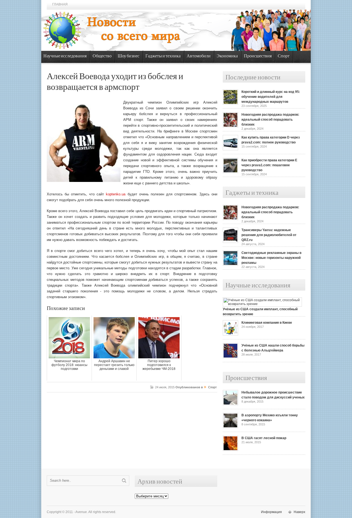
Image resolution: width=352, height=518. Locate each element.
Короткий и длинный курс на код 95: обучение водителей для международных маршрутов (270, 97)
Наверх (299, 512)
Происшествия (258, 56)
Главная (60, 4)
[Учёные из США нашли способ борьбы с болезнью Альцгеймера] (230, 357)
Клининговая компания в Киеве (266, 323)
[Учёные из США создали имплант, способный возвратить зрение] (262, 304)
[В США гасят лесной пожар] (230, 450)
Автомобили (199, 56)
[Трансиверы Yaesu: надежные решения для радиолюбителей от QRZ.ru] (230, 242)
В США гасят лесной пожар (263, 438)
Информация (271, 512)
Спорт (284, 56)
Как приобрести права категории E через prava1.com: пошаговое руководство (269, 165)
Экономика (227, 56)
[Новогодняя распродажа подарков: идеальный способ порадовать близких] (230, 126)
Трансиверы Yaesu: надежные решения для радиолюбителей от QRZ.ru (268, 235)
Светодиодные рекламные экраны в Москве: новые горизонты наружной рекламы (271, 258)
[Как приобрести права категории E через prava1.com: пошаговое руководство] (230, 172)
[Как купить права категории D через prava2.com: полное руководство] (230, 149)
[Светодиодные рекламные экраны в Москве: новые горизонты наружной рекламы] (230, 265)
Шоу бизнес (128, 56)
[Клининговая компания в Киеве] (230, 334)
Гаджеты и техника (163, 56)
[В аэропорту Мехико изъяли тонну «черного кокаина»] (230, 427)
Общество (102, 56)
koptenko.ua (115, 194)
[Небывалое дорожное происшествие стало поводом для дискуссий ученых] (230, 404)
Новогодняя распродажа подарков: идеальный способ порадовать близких (270, 119)
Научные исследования (65, 56)
